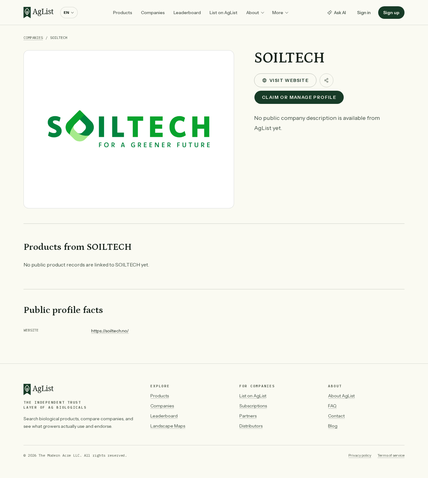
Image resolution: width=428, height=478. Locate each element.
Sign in (364, 12)
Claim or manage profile (299, 97)
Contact (336, 416)
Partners (248, 416)
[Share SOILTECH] (326, 80)
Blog (332, 426)
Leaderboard (187, 12)
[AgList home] (39, 12)
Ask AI (340, 12)
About (252, 12)
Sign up (391, 12)
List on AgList (223, 12)
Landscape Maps (167, 426)
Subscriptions (253, 406)
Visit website (289, 80)
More (277, 12)
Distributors (251, 426)
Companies (153, 12)
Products (122, 12)
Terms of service (391, 455)
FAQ (332, 406)
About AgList (341, 396)
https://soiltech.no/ (110, 331)
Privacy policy (359, 455)
